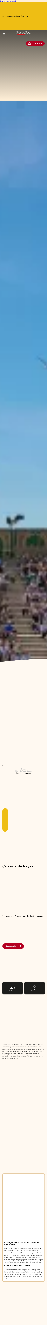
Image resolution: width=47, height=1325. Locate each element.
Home (23, 769)
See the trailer (11, 946)
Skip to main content (8, 1)
